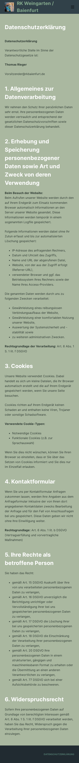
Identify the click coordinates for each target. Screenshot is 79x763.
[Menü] (72, 7)
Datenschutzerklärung (59, 754)
